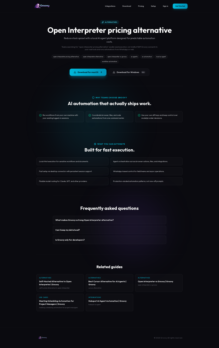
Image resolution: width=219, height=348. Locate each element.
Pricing (141, 6)
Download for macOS (88, 72)
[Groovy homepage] (42, 6)
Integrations (110, 6)
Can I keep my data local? (67, 230)
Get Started (180, 6)
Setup (153, 6)
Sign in (165, 6)
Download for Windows (130, 72)
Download (126, 6)
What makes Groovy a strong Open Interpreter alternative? (84, 220)
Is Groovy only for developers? (70, 240)
